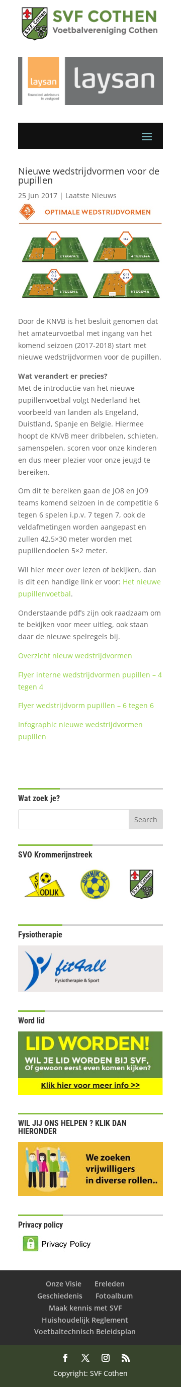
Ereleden (110, 1283)
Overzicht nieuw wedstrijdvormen (75, 655)
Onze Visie (63, 1283)
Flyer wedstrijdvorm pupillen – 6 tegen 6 (86, 705)
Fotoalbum (114, 1296)
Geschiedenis (59, 1296)
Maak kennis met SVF (85, 1308)
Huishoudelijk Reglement (85, 1320)
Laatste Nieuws (91, 195)
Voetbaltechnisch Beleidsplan (85, 1331)
